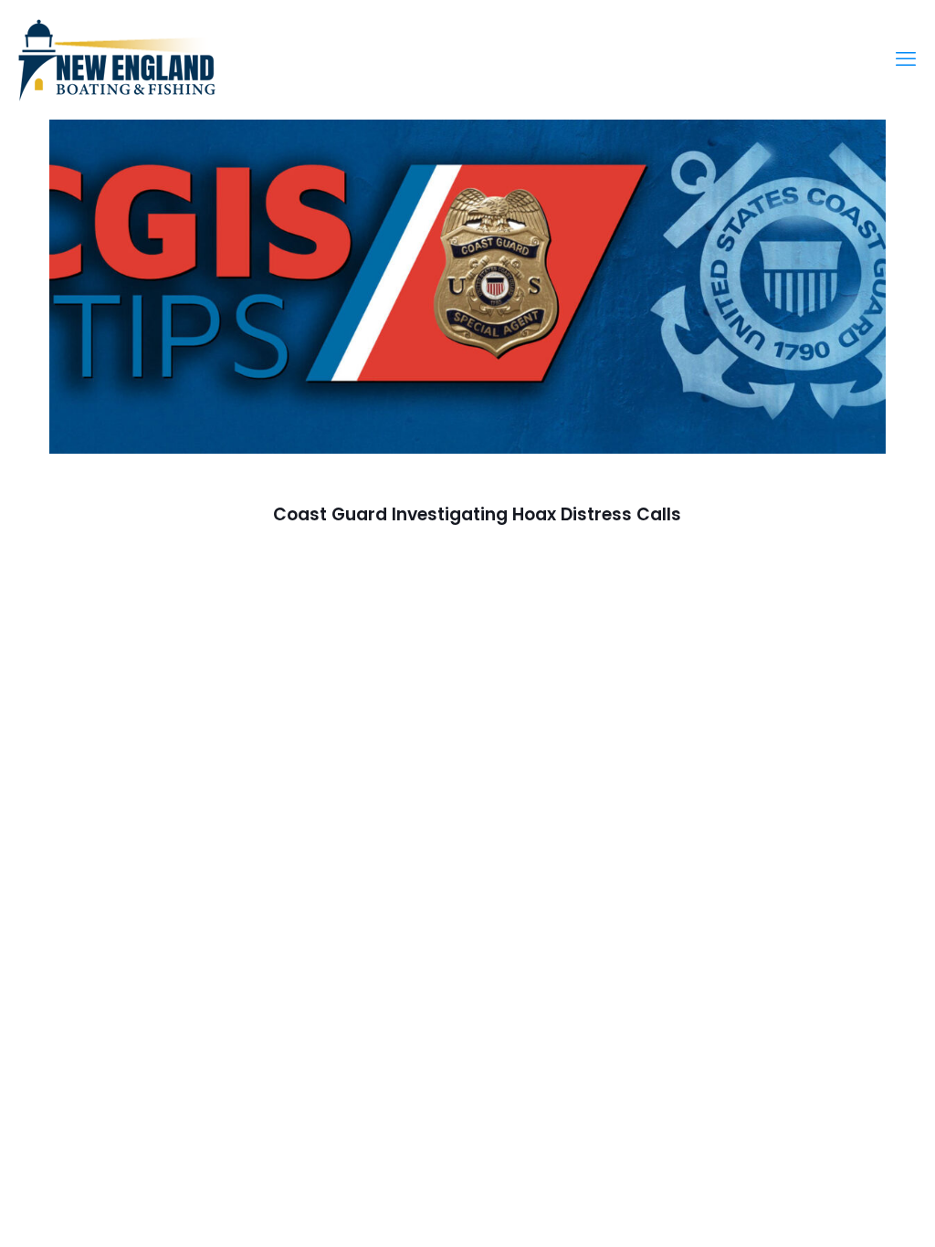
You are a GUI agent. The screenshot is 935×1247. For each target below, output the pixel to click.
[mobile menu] (905, 59)
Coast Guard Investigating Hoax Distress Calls (477, 514)
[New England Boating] (116, 59)
